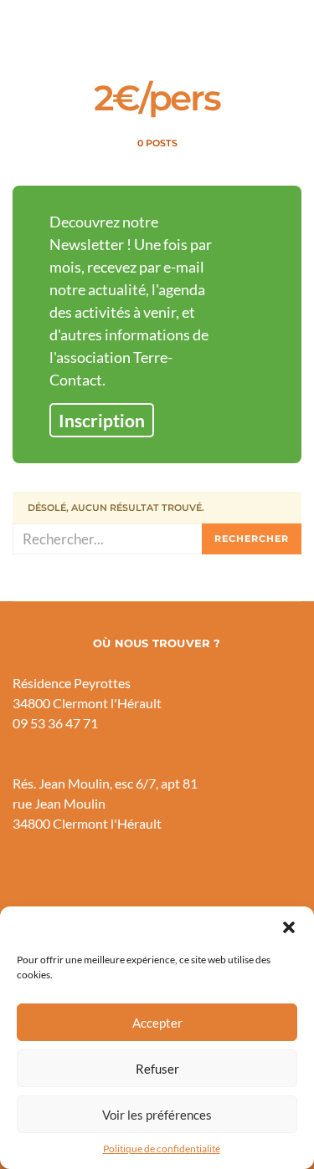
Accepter (157, 1022)
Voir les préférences (157, 1114)
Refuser (157, 1068)
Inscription (102, 420)
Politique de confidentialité (161, 1148)
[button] (289, 927)
